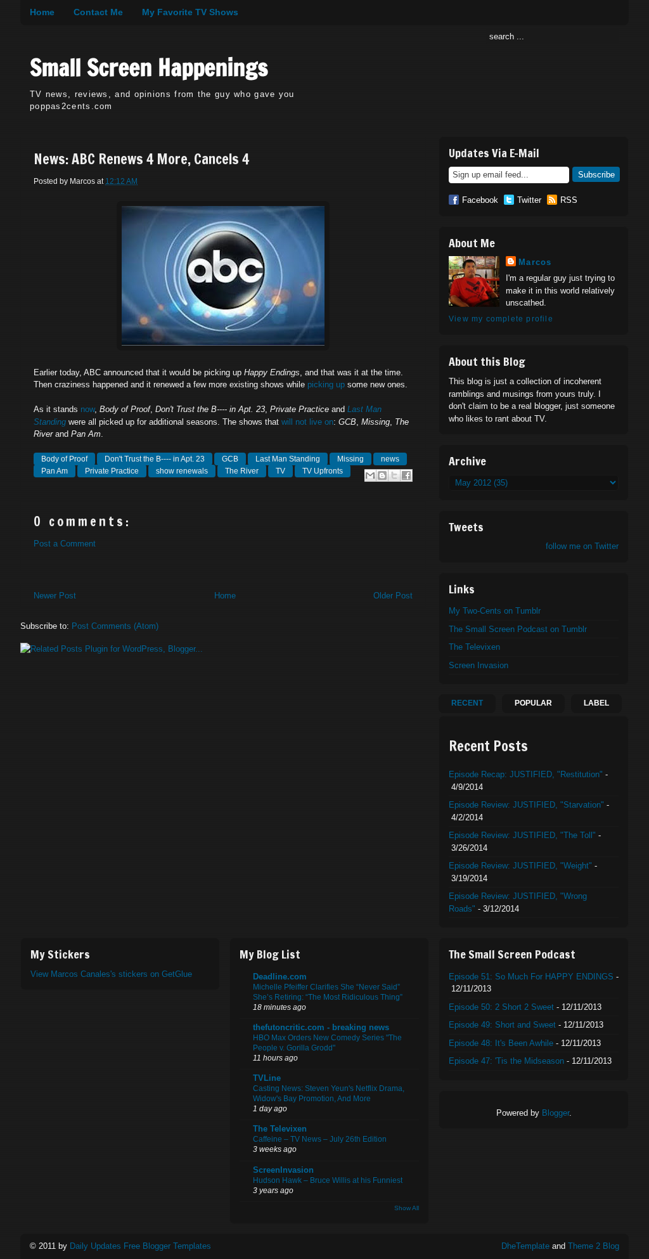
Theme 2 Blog (593, 1246)
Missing (350, 459)
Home (42, 12)
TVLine (267, 1078)
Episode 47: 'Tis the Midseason (506, 1061)
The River (242, 471)
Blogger (555, 1113)
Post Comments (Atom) (115, 626)
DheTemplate (525, 1246)
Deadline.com (280, 976)
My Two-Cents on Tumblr (495, 611)
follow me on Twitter (582, 546)
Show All (406, 1207)
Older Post (393, 595)
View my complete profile (501, 318)
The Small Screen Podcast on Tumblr (518, 629)
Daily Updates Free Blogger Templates (140, 1246)
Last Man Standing (287, 459)
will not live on (307, 422)
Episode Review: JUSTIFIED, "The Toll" (522, 835)
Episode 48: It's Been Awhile (501, 1043)
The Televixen (474, 647)
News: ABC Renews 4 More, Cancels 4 (141, 159)
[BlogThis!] (382, 475)
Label (596, 703)
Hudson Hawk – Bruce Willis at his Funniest (327, 1180)
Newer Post (55, 595)
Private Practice (112, 471)
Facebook (480, 200)
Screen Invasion (478, 665)
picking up (326, 384)
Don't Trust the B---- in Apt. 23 (155, 459)
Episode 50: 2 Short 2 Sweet (501, 1007)
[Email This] (370, 475)
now (87, 409)
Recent (467, 703)
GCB (230, 459)
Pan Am (54, 471)
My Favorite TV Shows (190, 12)
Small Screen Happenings (149, 67)
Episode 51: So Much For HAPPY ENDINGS (531, 976)
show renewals (182, 471)
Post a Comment (65, 543)
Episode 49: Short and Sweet (502, 1025)
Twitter (529, 200)
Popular (533, 703)
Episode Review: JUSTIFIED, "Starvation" (526, 805)
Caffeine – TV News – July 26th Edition (320, 1139)
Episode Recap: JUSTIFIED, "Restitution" (526, 774)
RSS (568, 200)
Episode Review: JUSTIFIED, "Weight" (520, 865)
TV (280, 471)
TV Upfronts (322, 471)
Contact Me (98, 12)
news (390, 459)
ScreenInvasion (283, 1170)
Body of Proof (64, 459)
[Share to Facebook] (406, 475)
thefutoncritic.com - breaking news (321, 1027)
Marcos (535, 262)
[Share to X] (394, 475)
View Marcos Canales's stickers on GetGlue (111, 974)
